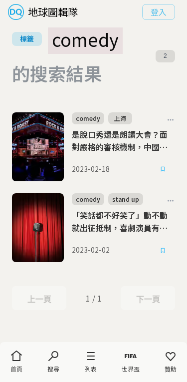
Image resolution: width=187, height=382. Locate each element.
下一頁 (148, 299)
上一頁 (39, 299)
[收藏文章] (163, 169)
